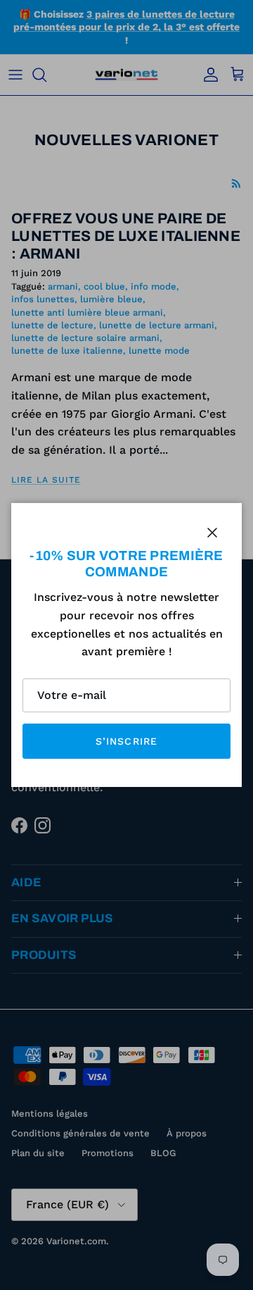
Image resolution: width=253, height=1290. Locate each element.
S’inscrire (126, 741)
